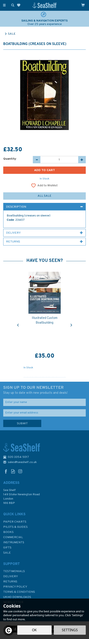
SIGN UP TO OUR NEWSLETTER (35, 390)
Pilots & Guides (15, 527)
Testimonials (14, 571)
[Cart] (83, 5)
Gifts (7, 547)
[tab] (44, 206)
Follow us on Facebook (6, 471)
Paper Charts (14, 522)
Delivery (10, 576)
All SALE (44, 196)
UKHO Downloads (17, 597)
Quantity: (10, 159)
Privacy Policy (15, 587)
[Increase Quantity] (82, 159)
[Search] (12, 5)
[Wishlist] (19, 5)
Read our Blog (13, 471)
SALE (7, 553)
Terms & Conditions (19, 592)
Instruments (13, 542)
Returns (10, 581)
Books (8, 532)
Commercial (13, 537)
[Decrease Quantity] (36, 159)
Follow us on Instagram (20, 471)
